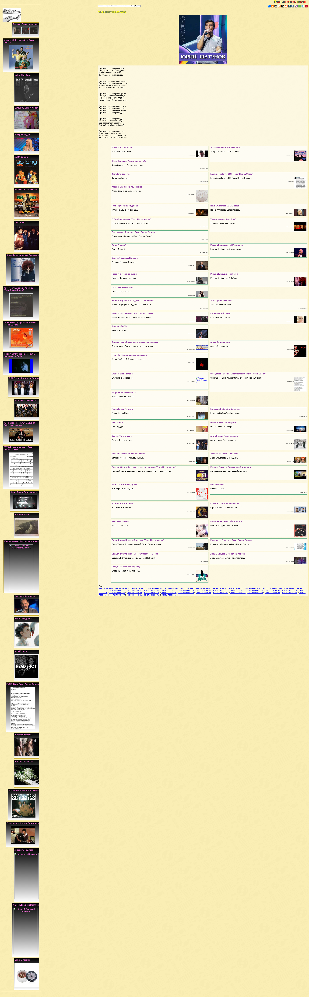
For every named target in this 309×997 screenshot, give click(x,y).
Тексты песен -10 (252, 588)
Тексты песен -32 (220, 593)
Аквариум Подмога (23, 850)
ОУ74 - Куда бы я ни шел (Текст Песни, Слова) (18, 448)
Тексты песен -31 (203, 593)
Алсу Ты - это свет (121, 521)
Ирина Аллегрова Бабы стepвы (225, 206)
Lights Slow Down (22, 75)
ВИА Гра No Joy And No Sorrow (24, 378)
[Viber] (296, 6)
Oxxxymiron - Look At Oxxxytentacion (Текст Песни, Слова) (238, 374)
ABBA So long (21, 157)
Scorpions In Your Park (122, 503)
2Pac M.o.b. (19, 222)
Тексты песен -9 (235, 588)
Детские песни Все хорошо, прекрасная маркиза (135, 342)
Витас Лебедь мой (23, 618)
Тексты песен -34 (255, 593)
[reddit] (286, 6)
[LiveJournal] (289, 6)
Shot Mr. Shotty (21, 651)
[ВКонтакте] (269, 6)
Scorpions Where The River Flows (226, 147)
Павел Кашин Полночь (122, 409)
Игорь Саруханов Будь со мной (127, 187)
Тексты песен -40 (151, 595)
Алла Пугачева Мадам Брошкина (23, 255)
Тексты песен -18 (186, 590)
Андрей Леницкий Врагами (26, 905)
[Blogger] (279, 6)
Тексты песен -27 (134, 593)
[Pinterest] (306, 6)
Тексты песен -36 (289, 593)
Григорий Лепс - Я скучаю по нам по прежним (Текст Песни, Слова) (144, 467)
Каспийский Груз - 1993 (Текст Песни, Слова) (231, 174)
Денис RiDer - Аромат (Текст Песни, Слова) (132, 313)
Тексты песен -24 (289, 590)
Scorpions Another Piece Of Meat (23, 790)
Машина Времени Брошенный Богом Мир (230, 467)
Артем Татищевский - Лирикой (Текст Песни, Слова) (18, 289)
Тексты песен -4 (154, 588)
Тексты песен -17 (168, 590)
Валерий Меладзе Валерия (125, 258)
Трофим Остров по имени (124, 274)
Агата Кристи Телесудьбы (124, 485)
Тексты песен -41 (168, 595)
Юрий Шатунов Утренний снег (225, 503)
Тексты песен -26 (117, 593)
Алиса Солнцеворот (220, 342)
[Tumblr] (292, 6)
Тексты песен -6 (187, 588)
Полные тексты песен (291, 1)
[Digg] (282, 6)
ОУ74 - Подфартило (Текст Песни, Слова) (131, 219)
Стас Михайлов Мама (24, 596)
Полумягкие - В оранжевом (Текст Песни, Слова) (20, 324)
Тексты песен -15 (134, 590)
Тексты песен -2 (122, 588)
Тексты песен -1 (106, 588)
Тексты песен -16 (151, 590)
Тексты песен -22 (255, 590)
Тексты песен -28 (151, 593)
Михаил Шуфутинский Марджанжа (226, 245)
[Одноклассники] (272, 6)
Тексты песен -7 (203, 588)
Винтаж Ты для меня (122, 436)
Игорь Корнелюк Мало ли (124, 393)
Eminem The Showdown (25, 190)
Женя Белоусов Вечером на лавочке (228, 554)
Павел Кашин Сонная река (223, 422)
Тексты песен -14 (117, 590)
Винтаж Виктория (23, 735)
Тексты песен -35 (272, 593)
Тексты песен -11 (269, 588)
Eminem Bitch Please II (122, 374)
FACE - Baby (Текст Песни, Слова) (22, 684)
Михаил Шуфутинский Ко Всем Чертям (19, 41)
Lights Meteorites (22, 960)
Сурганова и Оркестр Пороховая (23, 823)
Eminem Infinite (217, 485)
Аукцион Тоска (21, 515)
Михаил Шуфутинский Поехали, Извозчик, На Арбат (19, 355)
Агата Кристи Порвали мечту (25, 492)
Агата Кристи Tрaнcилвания (224, 436)
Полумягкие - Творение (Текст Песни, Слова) (133, 232)
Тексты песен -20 (220, 590)
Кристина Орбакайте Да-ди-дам (225, 409)
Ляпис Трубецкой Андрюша (125, 206)
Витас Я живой (119, 245)
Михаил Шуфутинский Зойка (224, 274)
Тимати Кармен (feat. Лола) (223, 219)
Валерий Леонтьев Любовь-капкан (128, 454)
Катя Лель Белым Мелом (26, 108)
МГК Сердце (117, 422)
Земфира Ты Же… (120, 326)
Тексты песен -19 (203, 590)
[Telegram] (303, 6)
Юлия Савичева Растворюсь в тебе (129, 161)
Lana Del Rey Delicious (122, 288)
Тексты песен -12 (286, 588)
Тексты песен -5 (171, 588)
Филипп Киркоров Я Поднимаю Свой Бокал (133, 300)
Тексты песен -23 (272, 590)
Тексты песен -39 (134, 595)
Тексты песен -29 (168, 593)
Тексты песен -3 (138, 588)
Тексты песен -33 (238, 593)
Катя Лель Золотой (121, 174)
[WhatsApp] (299, 6)
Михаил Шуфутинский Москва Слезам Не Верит (135, 554)
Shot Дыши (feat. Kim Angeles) (126, 567)
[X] (275, 6)
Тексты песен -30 (186, 593)
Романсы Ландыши (23, 762)
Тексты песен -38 (117, 595)
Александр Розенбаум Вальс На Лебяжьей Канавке (19, 424)
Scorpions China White (25, 401)
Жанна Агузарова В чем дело (224, 454)
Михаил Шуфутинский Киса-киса (226, 521)
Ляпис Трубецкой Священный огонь (129, 355)
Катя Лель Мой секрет (220, 313)
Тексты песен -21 (238, 590)
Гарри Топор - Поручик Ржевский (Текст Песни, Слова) (138, 540)
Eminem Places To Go (122, 147)
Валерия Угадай (22, 135)
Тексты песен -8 (219, 588)
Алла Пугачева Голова (221, 300)
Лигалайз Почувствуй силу (26, 24)
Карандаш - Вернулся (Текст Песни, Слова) (231, 540)
